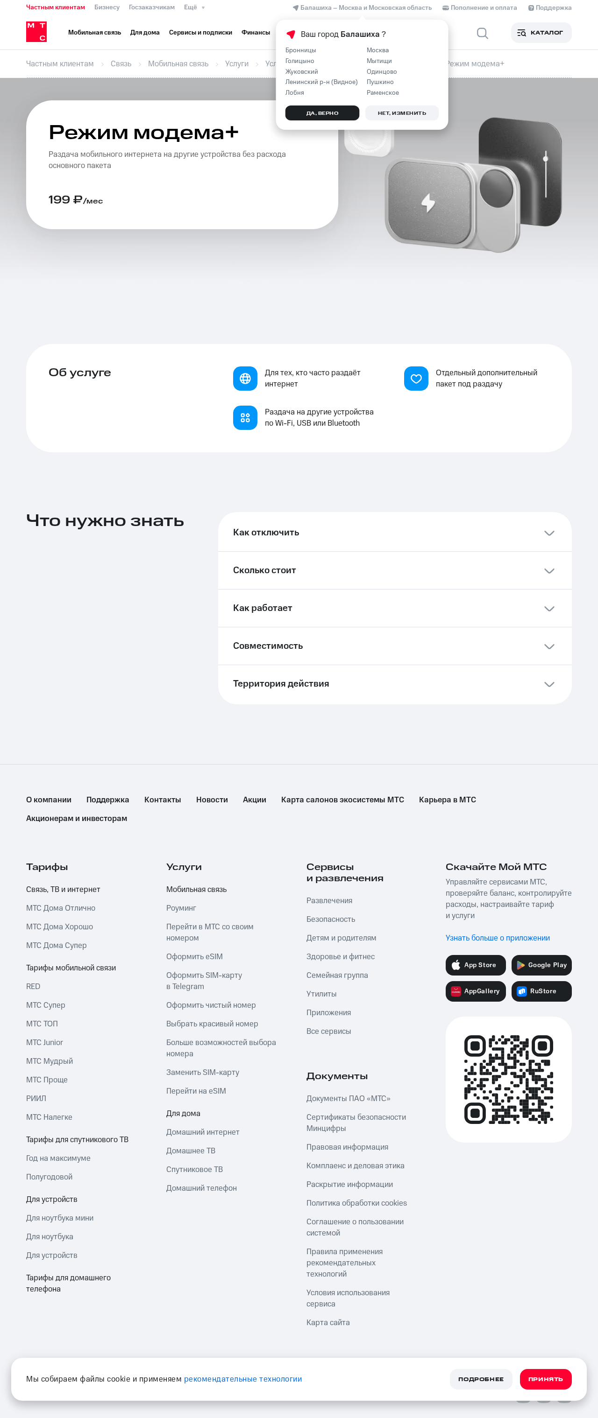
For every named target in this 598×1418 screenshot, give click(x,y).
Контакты (162, 800)
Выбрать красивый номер (212, 1024)
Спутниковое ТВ (194, 1169)
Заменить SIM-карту (202, 1072)
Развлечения (329, 900)
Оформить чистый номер (211, 1005)
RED (33, 986)
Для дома (183, 1113)
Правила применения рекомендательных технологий (344, 1263)
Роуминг (181, 908)
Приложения (328, 1012)
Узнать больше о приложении (498, 938)
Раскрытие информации (349, 1184)
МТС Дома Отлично (60, 908)
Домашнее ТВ (190, 1151)
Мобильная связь (196, 889)
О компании (48, 800)
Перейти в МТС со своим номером (210, 932)
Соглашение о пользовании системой (355, 1227)
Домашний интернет (203, 1132)
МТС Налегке (49, 1117)
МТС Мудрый (49, 1061)
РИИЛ (36, 1098)
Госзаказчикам (152, 7)
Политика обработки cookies (356, 1203)
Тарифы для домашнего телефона (68, 1283)
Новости (212, 800)
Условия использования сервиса (348, 1298)
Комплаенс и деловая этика (355, 1166)
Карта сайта (328, 1322)
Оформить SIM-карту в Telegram (204, 981)
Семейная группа (337, 975)
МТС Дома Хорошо (59, 927)
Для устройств (52, 1199)
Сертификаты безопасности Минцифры (356, 1123)
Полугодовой (49, 1177)
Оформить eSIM (194, 956)
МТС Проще (47, 1080)
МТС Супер (45, 1005)
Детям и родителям (341, 938)
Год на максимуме (58, 1158)
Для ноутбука (49, 1237)
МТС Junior (44, 1042)
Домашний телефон (201, 1188)
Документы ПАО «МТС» (348, 1098)
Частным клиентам (55, 7)
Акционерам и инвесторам (76, 818)
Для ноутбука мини (59, 1218)
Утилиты (321, 994)
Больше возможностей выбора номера (221, 1048)
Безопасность (330, 919)
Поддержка (107, 800)
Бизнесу (107, 7)
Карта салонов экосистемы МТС (342, 800)
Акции (254, 800)
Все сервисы (328, 1031)
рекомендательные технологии (243, 1379)
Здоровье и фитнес (340, 956)
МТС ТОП (42, 1024)
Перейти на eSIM (196, 1091)
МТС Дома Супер (56, 945)
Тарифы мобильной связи (71, 968)
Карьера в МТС (447, 800)
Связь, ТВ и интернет (63, 889)
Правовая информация (347, 1147)
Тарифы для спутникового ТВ (77, 1139)
